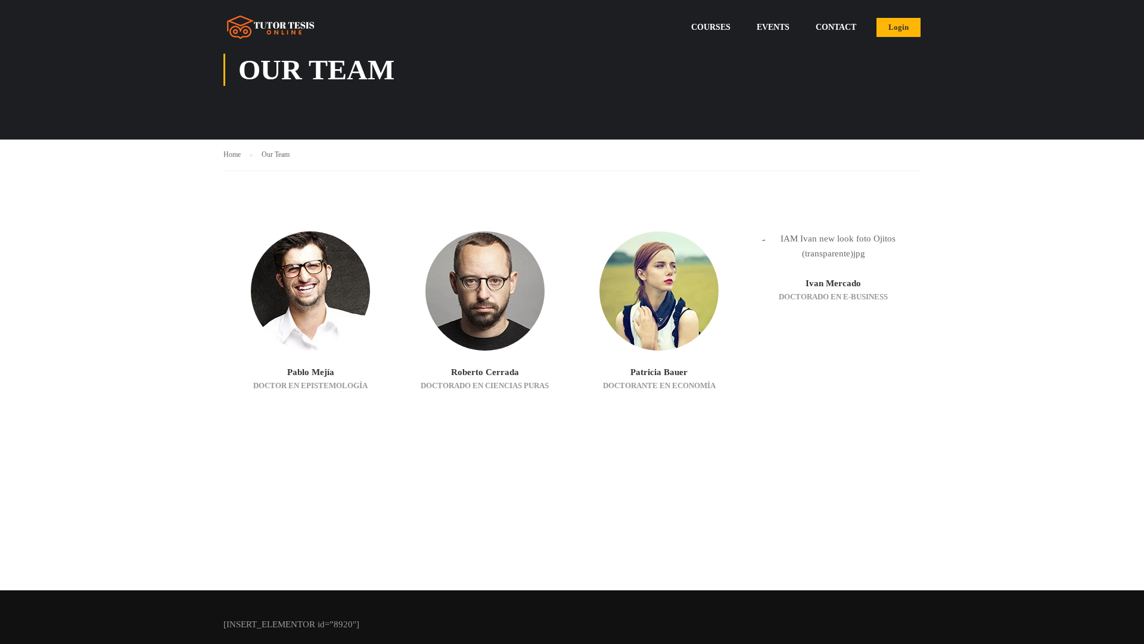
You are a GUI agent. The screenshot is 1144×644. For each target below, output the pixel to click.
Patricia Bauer (659, 372)
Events (773, 27)
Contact (836, 27)
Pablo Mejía (310, 372)
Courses (710, 27)
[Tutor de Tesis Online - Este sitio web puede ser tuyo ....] (269, 33)
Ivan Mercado (833, 283)
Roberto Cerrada (485, 372)
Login (898, 27)
